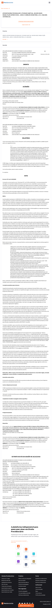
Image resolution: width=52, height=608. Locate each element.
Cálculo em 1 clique (6, 578)
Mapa (37, 591)
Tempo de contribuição (7, 586)
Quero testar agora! (25, 605)
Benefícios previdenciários (41, 578)
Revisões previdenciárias (41, 580)
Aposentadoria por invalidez (8, 590)
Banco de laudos (22, 580)
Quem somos (38, 587)
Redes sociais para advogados (25, 578)
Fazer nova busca (4, 8)
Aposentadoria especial (7, 588)
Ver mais (4, 39)
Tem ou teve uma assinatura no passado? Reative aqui (19, 541)
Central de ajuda (39, 589)
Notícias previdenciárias (24, 595)
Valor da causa (5, 584)
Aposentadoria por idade (7, 592)
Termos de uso (39, 593)
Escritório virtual (22, 586)
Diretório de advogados (24, 584)
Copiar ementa (25, 24)
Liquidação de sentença (7, 582)
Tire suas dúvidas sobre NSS (24, 593)
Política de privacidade (40, 595)
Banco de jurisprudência (24, 582)
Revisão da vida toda (6, 580)
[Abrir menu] (49, 3)
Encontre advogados (23, 591)
